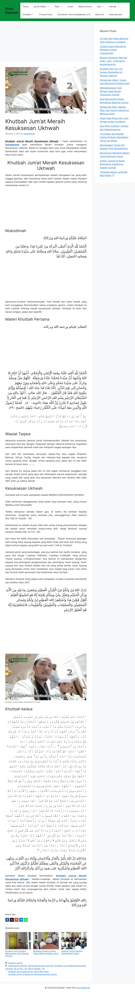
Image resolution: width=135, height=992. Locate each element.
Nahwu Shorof (85, 6)
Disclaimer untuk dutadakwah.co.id (74, 14)
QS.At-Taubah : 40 (36, 968)
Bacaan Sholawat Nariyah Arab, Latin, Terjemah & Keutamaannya (113, 61)
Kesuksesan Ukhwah (17, 966)
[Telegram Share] (21, 920)
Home (25, 6)
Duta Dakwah (11, 11)
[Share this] (7, 920)
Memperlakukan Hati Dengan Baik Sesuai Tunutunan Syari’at (111, 91)
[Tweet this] (12, 920)
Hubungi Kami (115, 14)
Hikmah (112, 6)
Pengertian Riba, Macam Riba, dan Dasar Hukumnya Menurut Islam (114, 110)
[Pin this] (16, 920)
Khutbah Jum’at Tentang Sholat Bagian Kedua (71, 952)
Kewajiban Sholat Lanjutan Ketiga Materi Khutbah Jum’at (46, 952)
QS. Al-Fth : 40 (20, 968)
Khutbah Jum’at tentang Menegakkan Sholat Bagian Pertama (17, 953)
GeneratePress (83, 987)
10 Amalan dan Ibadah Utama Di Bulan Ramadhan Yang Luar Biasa (114, 137)
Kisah (70, 6)
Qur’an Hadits (40, 6)
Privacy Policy (45, 14)
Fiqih (57, 6)
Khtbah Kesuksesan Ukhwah (41, 966)
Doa (99, 6)
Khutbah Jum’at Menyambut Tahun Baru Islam (28, 971)
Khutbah (27, 14)
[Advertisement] (46, 42)
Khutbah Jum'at (15, 963)
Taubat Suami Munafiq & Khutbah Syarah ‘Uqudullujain (113, 50)
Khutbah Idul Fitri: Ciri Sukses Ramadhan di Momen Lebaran (111, 72)
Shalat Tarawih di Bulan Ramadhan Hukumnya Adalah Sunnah (112, 164)
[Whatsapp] (26, 920)
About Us (99, 14)
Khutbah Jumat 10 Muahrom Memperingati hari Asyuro (32, 974)
